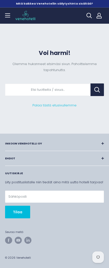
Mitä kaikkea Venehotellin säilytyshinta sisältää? (54, 4)
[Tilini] (99, 15)
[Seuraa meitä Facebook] (8, 240)
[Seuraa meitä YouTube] (18, 240)
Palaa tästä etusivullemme (54, 105)
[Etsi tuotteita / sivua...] (97, 89)
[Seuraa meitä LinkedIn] (27, 240)
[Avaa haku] (89, 15)
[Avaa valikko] (7, 15)
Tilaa (17, 212)
